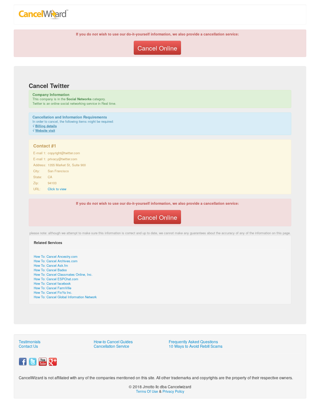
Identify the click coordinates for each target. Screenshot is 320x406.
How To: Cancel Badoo (50, 270)
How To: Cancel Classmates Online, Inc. (63, 274)
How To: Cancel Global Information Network (65, 296)
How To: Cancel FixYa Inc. (53, 292)
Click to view (57, 188)
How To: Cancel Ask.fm (51, 265)
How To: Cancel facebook (52, 283)
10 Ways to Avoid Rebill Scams (195, 346)
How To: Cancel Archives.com (56, 260)
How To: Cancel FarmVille (52, 288)
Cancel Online (157, 47)
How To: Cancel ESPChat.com (56, 278)
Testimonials (29, 341)
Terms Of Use (147, 391)
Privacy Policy (173, 391)
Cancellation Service (111, 346)
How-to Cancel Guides (113, 341)
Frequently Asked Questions (193, 341)
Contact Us (28, 346)
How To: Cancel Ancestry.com (56, 256)
